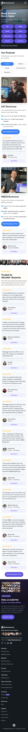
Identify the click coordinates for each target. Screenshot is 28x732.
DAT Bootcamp (5, 651)
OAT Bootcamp (5, 678)
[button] (25, 2)
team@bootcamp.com (14, 640)
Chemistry (20, 41)
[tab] (7, 64)
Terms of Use (4, 717)
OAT (20, 36)
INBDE (20, 26)
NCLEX (7, 31)
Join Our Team (8, 617)
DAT (7, 26)
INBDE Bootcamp (5, 654)
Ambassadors (4, 697)
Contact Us (4, 711)
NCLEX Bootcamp (5, 671)
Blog (2, 704)
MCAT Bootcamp (5, 661)
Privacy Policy (4, 714)
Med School (7, 36)
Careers (3, 694)
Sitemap (3, 720)
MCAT (20, 31)
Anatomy (7, 41)
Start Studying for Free (10, 132)
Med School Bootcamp (7, 664)
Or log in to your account (9, 45)
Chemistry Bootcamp (6, 687)
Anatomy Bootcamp (6, 684)
